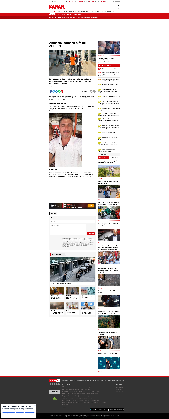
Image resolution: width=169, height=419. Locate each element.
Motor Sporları (91, 393)
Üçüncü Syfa (76, 387)
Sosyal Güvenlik (91, 391)
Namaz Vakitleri (120, 389)
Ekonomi (70, 11)
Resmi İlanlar (99, 11)
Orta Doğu (71, 389)
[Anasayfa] (50, 11)
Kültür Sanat (108, 11)
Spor (74, 11)
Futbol (68, 393)
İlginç (89, 400)
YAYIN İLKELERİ (80, 380)
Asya (85, 389)
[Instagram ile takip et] (59, 384)
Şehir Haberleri (119, 393)
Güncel (54, 11)
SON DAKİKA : (52, 17)
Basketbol (73, 393)
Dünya (65, 11)
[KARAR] (57, 6)
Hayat (78, 11)
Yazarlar (59, 11)
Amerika (77, 389)
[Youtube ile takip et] (113, 1)
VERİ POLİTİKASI (107, 380)
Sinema (81, 400)
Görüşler (91, 11)
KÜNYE (75, 380)
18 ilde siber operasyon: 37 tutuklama (66, 17)
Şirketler (97, 391)
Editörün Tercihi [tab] (114, 157)
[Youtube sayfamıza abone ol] (55, 384)
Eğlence (90, 396)
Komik (85, 400)
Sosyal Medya (82, 398)
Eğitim (63, 14)
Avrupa (81, 389)
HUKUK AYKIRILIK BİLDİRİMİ (118, 380)
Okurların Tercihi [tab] (103, 157)
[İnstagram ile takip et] (115, 1)
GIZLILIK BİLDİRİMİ (99, 380)
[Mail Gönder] (62, 91)
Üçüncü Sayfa (69, 14)
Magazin (74, 396)
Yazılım (88, 398)
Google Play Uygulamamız (99, 409)
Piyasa (71, 391)
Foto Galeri (66, 402)
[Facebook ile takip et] (117, 1)
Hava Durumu (119, 387)
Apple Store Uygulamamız (117, 409)
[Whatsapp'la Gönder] (59, 91)
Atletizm (84, 393)
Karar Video (84, 11)
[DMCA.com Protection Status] (55, 397)
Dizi (78, 400)
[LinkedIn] (56, 91)
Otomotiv (80, 391)
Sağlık (78, 396)
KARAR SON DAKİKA (55, 392)
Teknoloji (65, 398)
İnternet (76, 398)
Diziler (69, 396)
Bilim (92, 398)
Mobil (71, 398)
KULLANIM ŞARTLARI (89, 380)
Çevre (79, 14)
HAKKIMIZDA (65, 380)
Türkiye (75, 14)
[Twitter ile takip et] (119, 1)
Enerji (84, 391)
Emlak (75, 391)
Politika (58, 14)
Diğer (96, 393)
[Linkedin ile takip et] (57, 384)
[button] (82, 91)
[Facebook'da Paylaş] (51, 91)
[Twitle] (53, 91)
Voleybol (79, 393)
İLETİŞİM (71, 380)
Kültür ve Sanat (92, 402)
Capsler (77, 402)
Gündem (74, 400)
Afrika (88, 389)
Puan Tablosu (119, 391)
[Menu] (113, 11)
